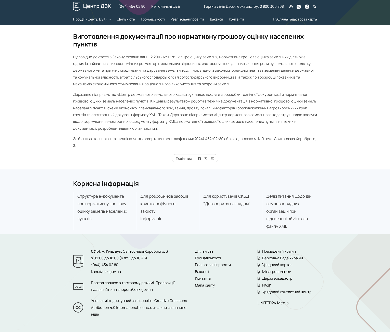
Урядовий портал (277, 264)
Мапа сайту (205, 285)
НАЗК (266, 285)
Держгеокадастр (277, 278)
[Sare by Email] (211, 158)
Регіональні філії (165, 6)
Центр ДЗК (96, 6)
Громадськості (153, 19)
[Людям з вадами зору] (291, 6)
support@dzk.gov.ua (135, 289)
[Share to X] (204, 158)
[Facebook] (307, 6)
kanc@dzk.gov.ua (106, 271)
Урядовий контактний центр (287, 291)
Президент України (279, 251)
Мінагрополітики (276, 271)
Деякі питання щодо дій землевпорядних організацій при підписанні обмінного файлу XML (288, 211)
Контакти (236, 19)
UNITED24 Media (273, 303)
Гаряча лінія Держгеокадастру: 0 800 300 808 (244, 6)
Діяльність (126, 19)
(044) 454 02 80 (131, 6)
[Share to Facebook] (198, 158)
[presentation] (109, 19)
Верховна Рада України (282, 257)
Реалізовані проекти (187, 19)
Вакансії (216, 19)
